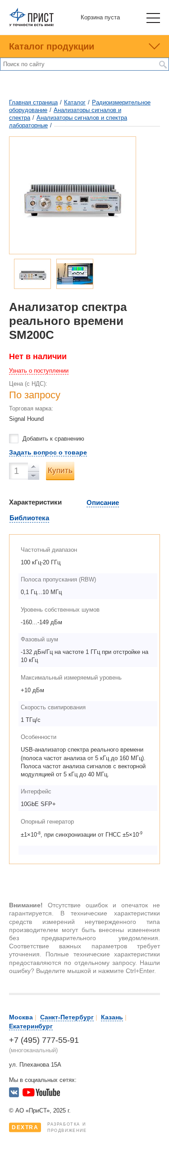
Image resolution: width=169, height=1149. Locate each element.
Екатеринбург (31, 1026)
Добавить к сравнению (53, 438)
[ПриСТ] (31, 24)
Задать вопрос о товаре (48, 452)
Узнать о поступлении (39, 370)
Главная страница (33, 102)
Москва (21, 1017)
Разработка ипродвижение (49, 1127)
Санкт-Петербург (67, 1017)
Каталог (75, 102)
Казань (112, 1017)
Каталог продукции (51, 46)
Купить (60, 470)
